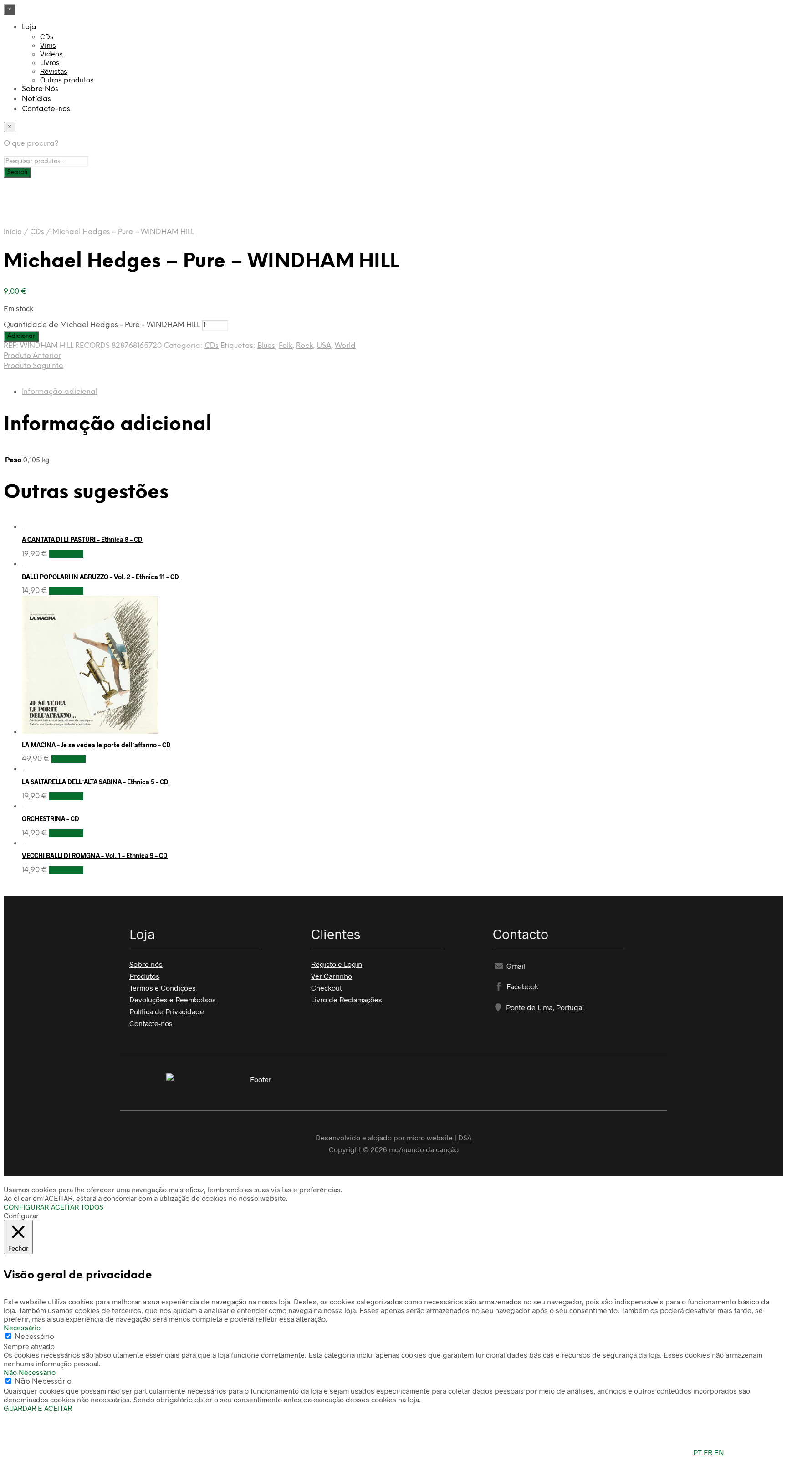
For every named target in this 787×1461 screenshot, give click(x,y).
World (345, 346)
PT (697, 1452)
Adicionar (66, 554)
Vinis (48, 45)
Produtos (144, 975)
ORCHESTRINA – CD (50, 818)
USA (324, 346)
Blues (266, 346)
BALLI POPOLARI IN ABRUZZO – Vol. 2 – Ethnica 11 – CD (100, 577)
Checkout (326, 987)
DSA (464, 1137)
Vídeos (51, 53)
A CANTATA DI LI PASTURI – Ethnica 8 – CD (82, 539)
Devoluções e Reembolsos (172, 999)
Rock (304, 346)
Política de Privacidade (166, 1011)
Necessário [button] (22, 1327)
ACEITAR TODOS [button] (77, 1206)
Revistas (53, 70)
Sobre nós (146, 964)
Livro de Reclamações (346, 999)
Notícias (36, 99)
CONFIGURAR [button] (26, 1206)
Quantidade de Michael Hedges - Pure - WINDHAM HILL (102, 325)
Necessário (34, 1337)
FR (708, 1452)
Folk (285, 346)
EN (719, 1452)
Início (13, 232)
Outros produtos (67, 79)
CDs (47, 36)
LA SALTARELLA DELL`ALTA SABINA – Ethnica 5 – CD (95, 782)
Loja (29, 27)
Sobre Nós (40, 89)
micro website (430, 1137)
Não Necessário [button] (30, 1372)
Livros (50, 62)
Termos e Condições (162, 987)
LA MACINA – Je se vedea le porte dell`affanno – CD (96, 745)
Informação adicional (59, 392)
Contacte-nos (46, 109)
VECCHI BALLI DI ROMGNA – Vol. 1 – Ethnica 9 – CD (95, 855)
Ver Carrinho (331, 975)
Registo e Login (336, 964)
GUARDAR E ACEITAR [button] (38, 1408)
